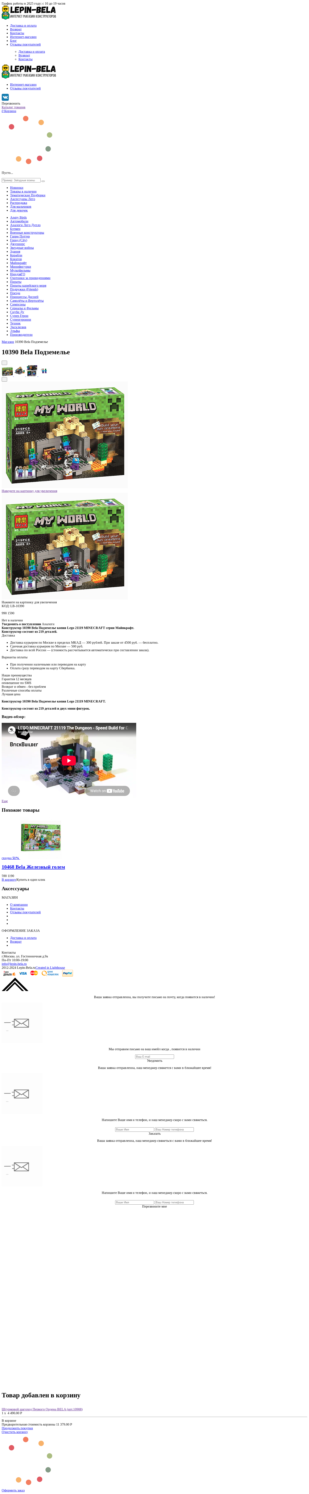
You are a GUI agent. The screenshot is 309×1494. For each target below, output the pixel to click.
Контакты (17, 33)
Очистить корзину (15, 1432)
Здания (15, 251)
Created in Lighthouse (50, 967)
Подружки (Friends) (24, 289)
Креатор (16, 259)
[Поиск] (43, 181)
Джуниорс (17, 244)
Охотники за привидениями (30, 278)
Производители (21, 334)
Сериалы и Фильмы (24, 308)
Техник (15, 323)
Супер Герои (19, 316)
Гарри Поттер (20, 236)
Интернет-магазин (23, 37)
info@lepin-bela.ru (14, 964)
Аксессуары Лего (22, 199)
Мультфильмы (20, 270)
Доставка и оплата (23, 25)
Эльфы (15, 331)
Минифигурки (20, 266)
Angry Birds (18, 217)
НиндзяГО (17, 274)
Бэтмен (15, 229)
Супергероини (20, 319)
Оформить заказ (13, 1490)
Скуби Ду (17, 312)
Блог (13, 40)
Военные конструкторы (27, 232)
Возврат (16, 29)
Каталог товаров (13, 107)
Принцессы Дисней (24, 297)
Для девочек (19, 210)
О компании (19, 904)
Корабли (16, 255)
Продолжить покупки (17, 1428)
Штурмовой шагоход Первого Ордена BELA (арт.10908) (42, 1409)
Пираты (15, 282)
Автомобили (19, 221)
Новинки (16, 187)
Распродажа (18, 203)
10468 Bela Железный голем (33, 867)
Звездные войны (22, 247)
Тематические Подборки (27, 195)
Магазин (8, 342)
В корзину (9, 879)
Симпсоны (18, 304)
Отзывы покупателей (25, 44)
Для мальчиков (20, 206)
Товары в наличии (23, 191)
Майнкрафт (18, 263)
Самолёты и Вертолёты (27, 300)
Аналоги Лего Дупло (25, 225)
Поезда (15, 293)
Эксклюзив (18, 327)
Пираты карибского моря (28, 285)
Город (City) (18, 240)
